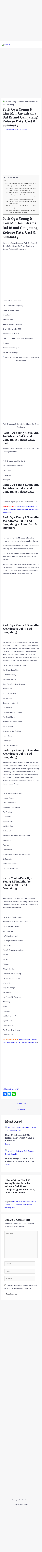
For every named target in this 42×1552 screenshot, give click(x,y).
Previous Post (21, 1103)
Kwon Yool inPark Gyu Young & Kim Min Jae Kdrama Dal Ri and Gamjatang (22, 211)
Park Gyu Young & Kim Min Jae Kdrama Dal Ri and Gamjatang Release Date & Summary (22, 198)
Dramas (15, 129)
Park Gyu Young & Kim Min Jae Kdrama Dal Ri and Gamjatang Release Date (22, 194)
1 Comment (7, 129)
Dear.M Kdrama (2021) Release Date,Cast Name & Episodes (19, 1138)
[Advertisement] (21, 20)
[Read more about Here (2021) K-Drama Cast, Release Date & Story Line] (21, 1152)
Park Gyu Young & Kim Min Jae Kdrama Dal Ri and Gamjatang (22, 202)
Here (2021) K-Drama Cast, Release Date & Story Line (19, 1160)
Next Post (21, 1109)
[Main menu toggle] (38, 44)
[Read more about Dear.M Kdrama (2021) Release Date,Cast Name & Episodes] (21, 1128)
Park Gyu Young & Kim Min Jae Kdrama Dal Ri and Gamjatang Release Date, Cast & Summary (21, 184)
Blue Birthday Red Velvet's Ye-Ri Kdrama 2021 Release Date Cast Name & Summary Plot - (20, 1205)
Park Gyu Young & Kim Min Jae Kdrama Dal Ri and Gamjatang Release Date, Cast (22, 189)
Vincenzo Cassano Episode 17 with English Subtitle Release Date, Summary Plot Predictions (21, 509)
